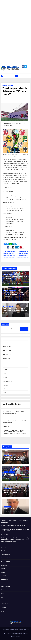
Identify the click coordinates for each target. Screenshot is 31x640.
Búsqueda (5, 324)
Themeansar (26, 629)
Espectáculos (6, 358)
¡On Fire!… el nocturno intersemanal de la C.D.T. (17, 633)
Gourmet (5, 369)
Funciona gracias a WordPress (8, 629)
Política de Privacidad (15, 636)
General (5, 365)
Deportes (5, 85)
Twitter (3, 611)
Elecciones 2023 (7, 350)
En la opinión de (7, 354)
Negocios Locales (7, 381)
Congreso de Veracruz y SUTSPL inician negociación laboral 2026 (14, 459)
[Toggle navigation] (16, 76)
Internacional (12, 290)
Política (10, 306)
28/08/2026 (7, 478)
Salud (4, 392)
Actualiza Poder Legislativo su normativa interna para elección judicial (15, 492)
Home (5, 633)
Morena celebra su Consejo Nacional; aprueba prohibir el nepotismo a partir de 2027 (22, 255)
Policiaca (5, 385)
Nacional (10, 85)
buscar (24, 329)
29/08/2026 (7, 461)
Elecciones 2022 (7, 346)
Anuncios (5, 339)
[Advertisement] (15, 15)
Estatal (4, 362)
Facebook (3, 607)
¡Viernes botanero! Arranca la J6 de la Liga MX (15, 277)
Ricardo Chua (6, 426)
